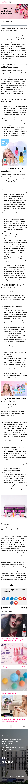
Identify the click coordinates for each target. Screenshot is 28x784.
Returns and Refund (21, 776)
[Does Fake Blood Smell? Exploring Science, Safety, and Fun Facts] (14, 625)
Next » (25, 727)
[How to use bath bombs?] (14, 680)
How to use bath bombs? (9, 693)
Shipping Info (5, 778)
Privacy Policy (5, 776)
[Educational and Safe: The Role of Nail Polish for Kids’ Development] (14, 706)
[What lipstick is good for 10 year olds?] (14, 653)
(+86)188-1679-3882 (15, 739)
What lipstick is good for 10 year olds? (13, 667)
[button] (10, 2)
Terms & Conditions (13, 776)
